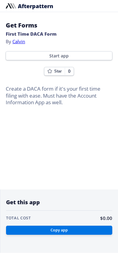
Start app (59, 56)
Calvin (18, 41)
